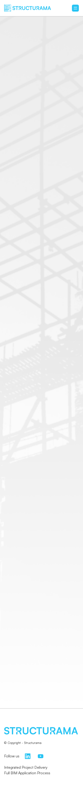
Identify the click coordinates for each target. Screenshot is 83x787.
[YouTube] (40, 755)
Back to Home (41, 400)
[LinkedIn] (27, 755)
